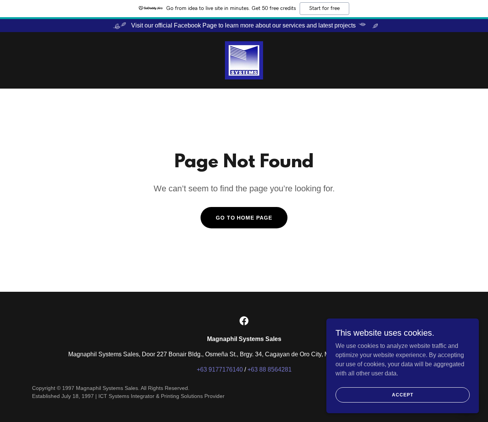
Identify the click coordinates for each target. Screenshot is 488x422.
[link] (244, 60)
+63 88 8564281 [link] (269, 369)
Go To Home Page (244, 218)
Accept (402, 394)
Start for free (324, 8)
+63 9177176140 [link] (220, 369)
